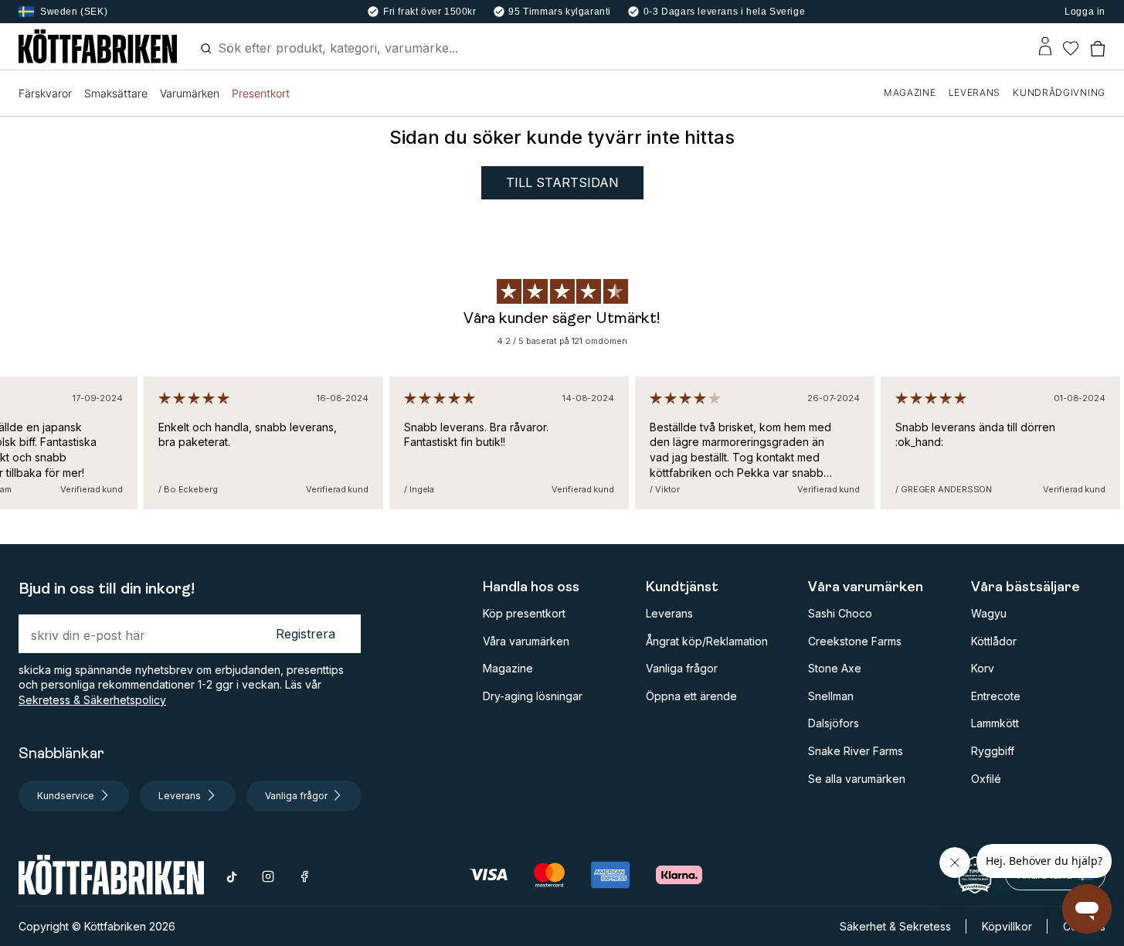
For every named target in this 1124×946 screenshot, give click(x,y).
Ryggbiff (992, 750)
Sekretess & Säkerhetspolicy (92, 699)
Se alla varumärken (856, 778)
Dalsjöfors (833, 723)
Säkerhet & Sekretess (895, 926)
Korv (982, 668)
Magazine (508, 668)
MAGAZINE (910, 92)
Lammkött (995, 723)
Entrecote (995, 696)
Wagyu (989, 613)
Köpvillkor (1007, 926)
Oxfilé (986, 778)
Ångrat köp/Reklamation (707, 641)
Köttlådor (994, 641)
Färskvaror (45, 93)
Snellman (831, 696)
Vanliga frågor (682, 668)
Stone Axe (834, 668)
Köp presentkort (524, 613)
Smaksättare (116, 93)
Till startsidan (562, 182)
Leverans (669, 613)
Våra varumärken (526, 641)
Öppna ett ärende (691, 696)
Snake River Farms (855, 750)
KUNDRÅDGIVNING (1059, 92)
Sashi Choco (840, 613)
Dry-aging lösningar (532, 696)
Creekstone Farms (855, 641)
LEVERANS (975, 92)
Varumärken (189, 93)
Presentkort (261, 93)
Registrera (305, 633)
